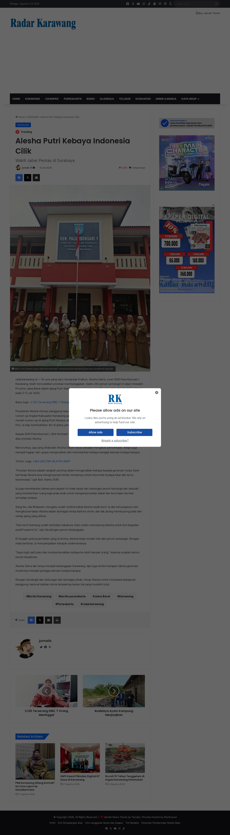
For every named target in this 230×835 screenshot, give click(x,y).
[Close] (156, 392)
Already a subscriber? (115, 440)
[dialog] (115, 417)
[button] (96, 432)
